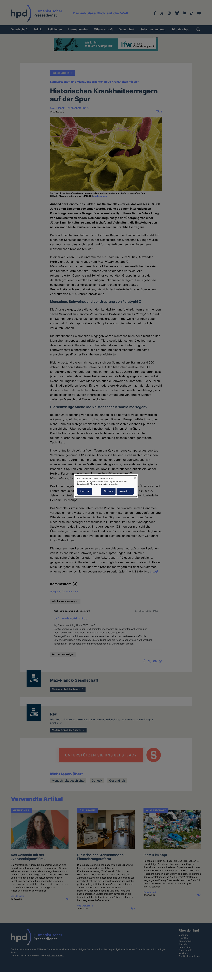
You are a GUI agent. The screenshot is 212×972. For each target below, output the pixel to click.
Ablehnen (108, 491)
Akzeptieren (125, 491)
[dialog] (106, 486)
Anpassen (84, 491)
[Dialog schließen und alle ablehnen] (135, 477)
